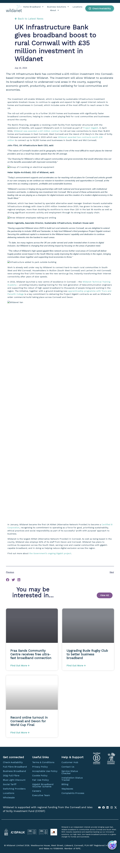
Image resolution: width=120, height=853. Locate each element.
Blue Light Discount (14, 779)
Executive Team (41, 795)
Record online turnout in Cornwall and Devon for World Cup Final (29, 721)
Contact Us (67, 766)
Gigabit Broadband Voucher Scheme (42, 785)
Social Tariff (9, 784)
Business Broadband (14, 771)
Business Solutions (56, 7)
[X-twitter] (115, 807)
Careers (36, 790)
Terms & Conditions (43, 762)
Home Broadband (32, 7)
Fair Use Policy (40, 779)
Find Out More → (19, 665)
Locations (77, 7)
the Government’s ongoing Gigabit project (50, 553)
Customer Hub (69, 762)
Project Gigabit (90, 128)
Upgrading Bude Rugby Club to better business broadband (87, 654)
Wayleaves (67, 788)
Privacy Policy (40, 766)
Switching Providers (14, 788)
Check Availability (13, 762)
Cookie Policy (39, 775)
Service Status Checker (69, 772)
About (53, 10)
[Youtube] (99, 807)
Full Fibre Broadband (15, 766)
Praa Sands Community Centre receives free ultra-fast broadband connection (31, 654)
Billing (64, 784)
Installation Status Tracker (72, 778)
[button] (99, 8)
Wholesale (9, 797)
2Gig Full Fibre (11, 775)
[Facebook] (103, 807)
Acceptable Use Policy (44, 771)
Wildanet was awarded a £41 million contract (37, 131)
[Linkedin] (107, 807)
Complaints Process (72, 793)
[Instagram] (111, 807)
